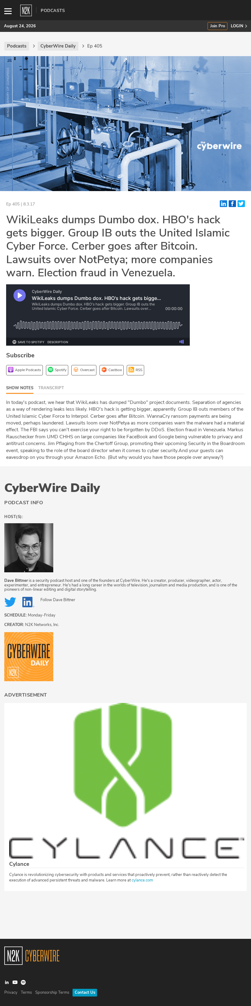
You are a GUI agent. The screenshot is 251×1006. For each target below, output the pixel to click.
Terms (26, 992)
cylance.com (142, 880)
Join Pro (217, 26)
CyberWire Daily (52, 488)
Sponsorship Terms (52, 992)
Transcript (51, 388)
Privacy (10, 992)
